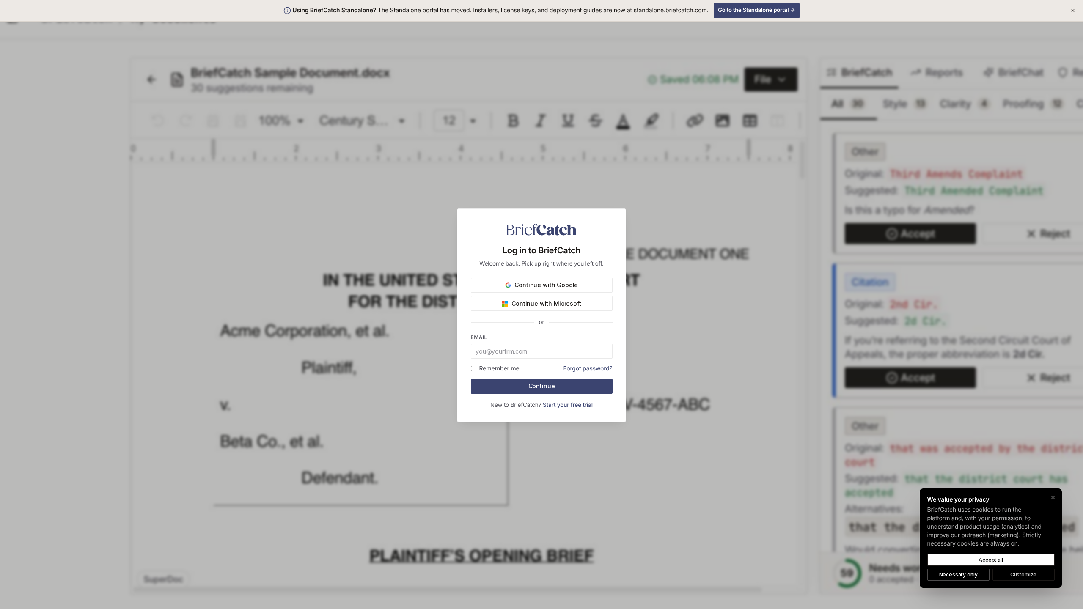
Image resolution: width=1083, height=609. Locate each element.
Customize (1023, 574)
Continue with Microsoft (546, 303)
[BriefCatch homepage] (541, 230)
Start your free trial (568, 405)
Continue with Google (546, 284)
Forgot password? (588, 368)
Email (479, 337)
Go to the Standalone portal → (756, 10)
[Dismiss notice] (1073, 10)
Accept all (991, 560)
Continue (541, 386)
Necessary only (958, 574)
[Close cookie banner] (1053, 497)
